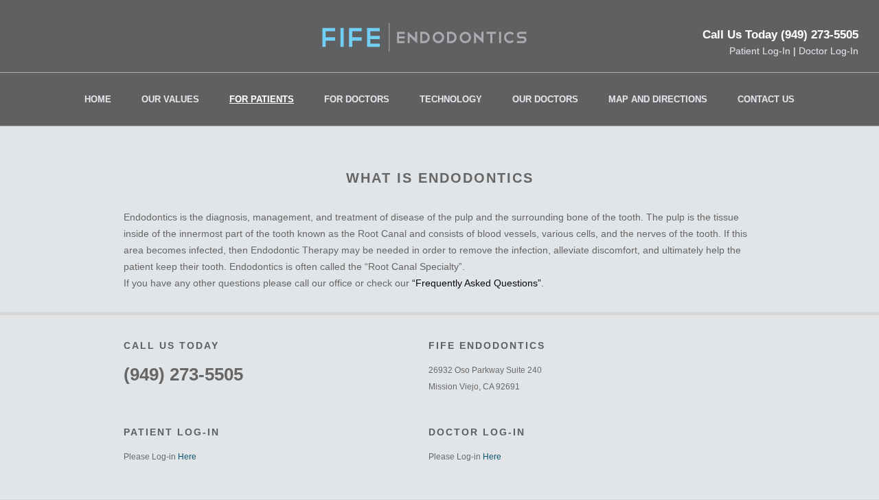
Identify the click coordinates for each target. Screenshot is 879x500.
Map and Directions (657, 99)
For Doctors (356, 99)
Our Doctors (545, 99)
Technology (451, 99)
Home (97, 99)
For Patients (261, 99)
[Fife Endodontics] (424, 47)
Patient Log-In (759, 50)
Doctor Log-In (828, 50)
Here (187, 457)
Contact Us (766, 99)
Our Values (170, 99)
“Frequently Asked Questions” (476, 282)
